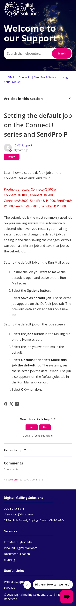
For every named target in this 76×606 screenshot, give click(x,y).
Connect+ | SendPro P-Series (37, 77)
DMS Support (23, 145)
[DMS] (22, 16)
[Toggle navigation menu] (70, 10)
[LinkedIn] (17, 404)
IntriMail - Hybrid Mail (18, 542)
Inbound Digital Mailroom (20, 548)
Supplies (9, 587)
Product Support (15, 582)
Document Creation (17, 554)
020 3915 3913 (14, 508)
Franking (9, 559)
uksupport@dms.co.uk (18, 514)
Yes (32, 427)
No (45, 427)
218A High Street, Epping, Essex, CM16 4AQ (34, 520)
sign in (15, 479)
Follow (11, 156)
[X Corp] (11, 404)
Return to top (13, 450)
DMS (11, 77)
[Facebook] (5, 404)
